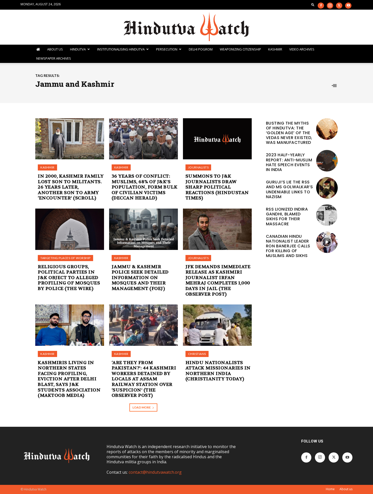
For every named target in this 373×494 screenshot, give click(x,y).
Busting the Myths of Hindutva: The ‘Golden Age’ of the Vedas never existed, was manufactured (289, 133)
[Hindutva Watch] (186, 27)
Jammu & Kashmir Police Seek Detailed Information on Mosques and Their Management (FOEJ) (140, 278)
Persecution (166, 49)
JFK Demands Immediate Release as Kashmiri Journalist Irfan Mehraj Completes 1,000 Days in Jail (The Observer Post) (218, 280)
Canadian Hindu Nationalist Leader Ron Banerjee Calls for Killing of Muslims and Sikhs (288, 246)
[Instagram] (330, 6)
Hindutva (78, 49)
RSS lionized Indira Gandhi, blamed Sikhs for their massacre (287, 216)
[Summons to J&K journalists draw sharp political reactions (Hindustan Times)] (217, 139)
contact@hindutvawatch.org (155, 472)
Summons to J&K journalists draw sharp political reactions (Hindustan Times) (217, 187)
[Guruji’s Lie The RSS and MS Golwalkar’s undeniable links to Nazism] (327, 188)
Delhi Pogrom (201, 49)
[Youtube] (348, 6)
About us (346, 489)
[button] (313, 4)
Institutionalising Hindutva (121, 49)
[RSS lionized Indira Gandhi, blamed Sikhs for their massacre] (327, 215)
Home (330, 489)
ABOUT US (55, 49)
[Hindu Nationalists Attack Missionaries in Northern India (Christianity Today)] (217, 325)
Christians (197, 354)
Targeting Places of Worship (65, 258)
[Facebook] (321, 6)
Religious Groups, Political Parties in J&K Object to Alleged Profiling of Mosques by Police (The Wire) (69, 278)
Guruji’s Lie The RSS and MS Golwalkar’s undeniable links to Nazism (289, 189)
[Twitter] (339, 6)
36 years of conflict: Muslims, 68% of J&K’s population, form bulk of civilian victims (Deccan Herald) (145, 187)
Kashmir (275, 49)
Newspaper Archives (53, 58)
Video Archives (301, 49)
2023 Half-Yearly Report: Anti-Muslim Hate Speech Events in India (289, 162)
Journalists (198, 167)
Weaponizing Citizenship (240, 49)
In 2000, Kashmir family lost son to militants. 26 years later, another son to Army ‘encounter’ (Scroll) (71, 187)
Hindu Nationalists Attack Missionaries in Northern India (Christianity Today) (218, 371)
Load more (141, 407)
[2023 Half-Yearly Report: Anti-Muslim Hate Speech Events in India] (327, 161)
